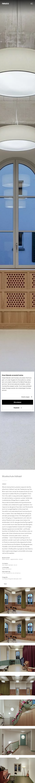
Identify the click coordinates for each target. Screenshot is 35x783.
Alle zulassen (17, 402)
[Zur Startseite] (5, 3)
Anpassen (16, 407)
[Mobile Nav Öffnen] (31, 3)
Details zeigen (25, 397)
